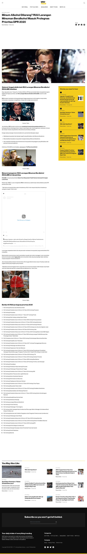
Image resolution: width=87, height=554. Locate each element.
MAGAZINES (44, 7)
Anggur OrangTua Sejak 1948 (17, 245)
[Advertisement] (43, 38)
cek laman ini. (23, 147)
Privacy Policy (51, 542)
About (45, 542)
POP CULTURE (34, 7)
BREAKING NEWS (6, 12)
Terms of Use (59, 542)
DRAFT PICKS (54, 7)
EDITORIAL (25, 7)
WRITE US (62, 7)
